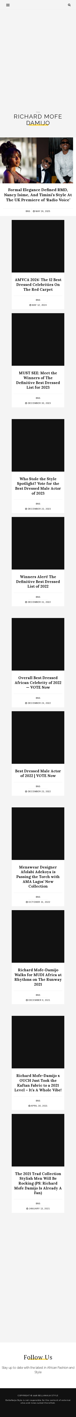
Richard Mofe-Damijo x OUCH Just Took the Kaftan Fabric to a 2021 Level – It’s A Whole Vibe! (38, 1082)
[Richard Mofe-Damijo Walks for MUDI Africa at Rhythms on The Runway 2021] (38, 936)
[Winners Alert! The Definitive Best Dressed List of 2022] (38, 543)
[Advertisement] (38, 60)
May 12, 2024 (39, 305)
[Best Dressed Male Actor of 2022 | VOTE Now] (38, 737)
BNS (28, 211)
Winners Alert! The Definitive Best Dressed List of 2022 (38, 581)
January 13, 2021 (39, 1208)
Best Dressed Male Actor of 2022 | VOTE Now (38, 773)
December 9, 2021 (39, 1000)
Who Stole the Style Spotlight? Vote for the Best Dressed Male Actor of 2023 (38, 486)
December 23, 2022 (39, 791)
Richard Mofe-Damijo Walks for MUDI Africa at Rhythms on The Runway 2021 (38, 977)
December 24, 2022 (39, 703)
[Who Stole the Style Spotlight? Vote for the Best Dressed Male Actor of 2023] (38, 445)
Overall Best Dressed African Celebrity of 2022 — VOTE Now (38, 682)
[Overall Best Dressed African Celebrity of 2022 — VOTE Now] (38, 644)
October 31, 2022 (39, 902)
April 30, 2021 (39, 1106)
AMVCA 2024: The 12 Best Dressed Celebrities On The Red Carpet (38, 284)
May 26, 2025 (42, 211)
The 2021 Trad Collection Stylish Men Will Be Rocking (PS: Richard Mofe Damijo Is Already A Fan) (38, 1183)
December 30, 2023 (39, 403)
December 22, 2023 (39, 509)
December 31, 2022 (39, 602)
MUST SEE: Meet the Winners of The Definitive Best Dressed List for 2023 (38, 380)
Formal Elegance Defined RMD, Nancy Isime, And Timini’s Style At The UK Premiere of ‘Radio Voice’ (38, 194)
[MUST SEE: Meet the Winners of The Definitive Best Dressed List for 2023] (38, 339)
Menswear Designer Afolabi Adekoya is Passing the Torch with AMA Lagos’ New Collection (38, 877)
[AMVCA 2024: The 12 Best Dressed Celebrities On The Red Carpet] (38, 246)
